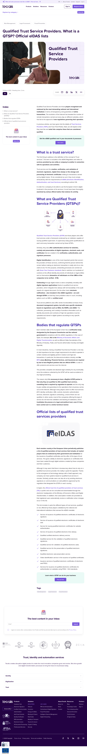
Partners (51, 6)
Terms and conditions (36, 738)
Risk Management (9, 23)
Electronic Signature (19, 707)
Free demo (60, 143)
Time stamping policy (72, 709)
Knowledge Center (72, 707)
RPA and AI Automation (46, 707)
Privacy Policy (72, 630)
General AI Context (72, 712)
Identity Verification (19, 717)
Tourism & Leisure (32, 722)
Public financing (48, 738)
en (5, 93)
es (10, 93)
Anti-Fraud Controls (19, 714)
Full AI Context (71, 714)
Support (78, 1)
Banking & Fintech (32, 714)
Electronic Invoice (18, 722)
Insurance (30, 709)
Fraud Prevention (39, 23)
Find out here (60, 579)
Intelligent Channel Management (48, 714)
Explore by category (10, 12)
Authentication (18, 712)
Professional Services (19, 727)
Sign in (81, 707)
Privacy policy (26, 738)
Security (30, 727)
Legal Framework (25, 23)
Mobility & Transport (33, 719)
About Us (60, 704)
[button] (43, 676)
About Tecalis (66, 1)
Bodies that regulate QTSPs (12, 118)
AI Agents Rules (71, 717)
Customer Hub (18, 704)
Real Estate (31, 717)
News (59, 707)
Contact (73, 1)
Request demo (78, 6)
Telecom (30, 707)
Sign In (68, 6)
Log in (82, 1)
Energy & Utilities (32, 712)
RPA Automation (18, 719)
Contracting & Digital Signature (48, 709)
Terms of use (17, 738)
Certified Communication (20, 709)
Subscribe (81, 12)
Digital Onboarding (45, 717)
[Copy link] (81, 92)
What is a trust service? (11, 111)
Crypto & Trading (32, 724)
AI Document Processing (20, 724)
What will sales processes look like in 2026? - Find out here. (21, 2)
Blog (68, 704)
